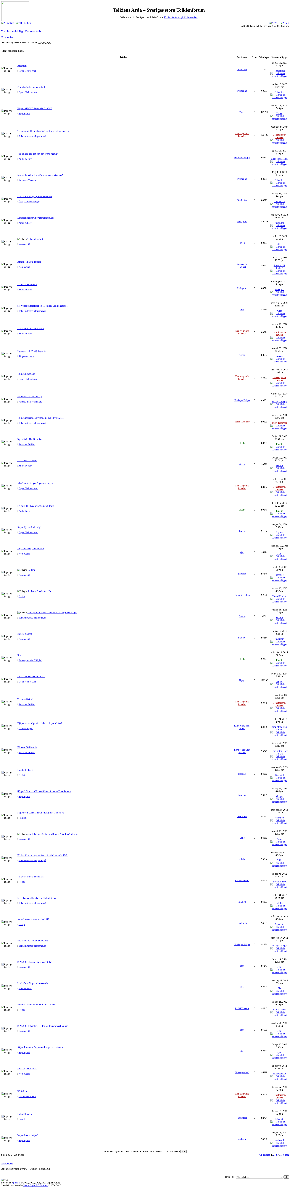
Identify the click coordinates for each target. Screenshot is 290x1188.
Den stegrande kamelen (242, 134)
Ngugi (242, 680)
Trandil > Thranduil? (27, 284)
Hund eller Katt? (25, 770)
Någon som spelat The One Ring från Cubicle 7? (40, 812)
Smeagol (242, 773)
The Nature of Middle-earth (30, 328)
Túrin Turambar (242, 421)
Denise (242, 616)
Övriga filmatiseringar (29, 201)
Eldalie (242, 443)
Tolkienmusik (25, 988)
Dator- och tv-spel (27, 71)
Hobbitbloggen (24, 1114)
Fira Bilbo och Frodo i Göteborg (32, 940)
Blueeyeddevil (242, 1072)
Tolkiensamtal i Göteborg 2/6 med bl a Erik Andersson (43, 131)
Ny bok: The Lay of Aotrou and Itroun (35, 506)
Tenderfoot (242, 69)
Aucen (242, 355)
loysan (242, 531)
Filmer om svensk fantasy (29, 396)
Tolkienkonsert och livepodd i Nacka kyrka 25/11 (40, 418)
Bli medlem (25, 23)
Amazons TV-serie (27, 180)
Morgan (242, 795)
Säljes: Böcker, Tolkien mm (30, 548)
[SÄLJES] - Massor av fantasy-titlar (34, 962)
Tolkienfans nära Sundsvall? (30, 876)
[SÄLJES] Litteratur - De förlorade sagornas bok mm (42, 1026)
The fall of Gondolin (27, 460)
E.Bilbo (242, 901)
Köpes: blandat (24, 634)
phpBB (16, 1182)
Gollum (31, 570)
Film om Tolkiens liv (27, 747)
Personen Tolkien (27, 444)
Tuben (242, 112)
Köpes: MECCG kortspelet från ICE (34, 108)
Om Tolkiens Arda (27, 1096)
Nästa (286, 1155)
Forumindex (7, 37)
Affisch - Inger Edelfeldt (29, 261)
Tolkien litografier (36, 239)
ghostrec (242, 573)
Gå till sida (264, 1155)
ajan (242, 552)
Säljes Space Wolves (27, 1068)
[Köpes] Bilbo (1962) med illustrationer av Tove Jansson (44, 791)
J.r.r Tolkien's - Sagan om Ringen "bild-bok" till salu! (52, 834)
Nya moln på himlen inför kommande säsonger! (40, 175)
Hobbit (22, 881)
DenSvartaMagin (242, 157)
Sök (286, 23)
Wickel (242, 464)
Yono (242, 837)
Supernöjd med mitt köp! (29, 527)
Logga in (9, 23)
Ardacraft (21, 65)
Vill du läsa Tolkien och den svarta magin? (37, 153)
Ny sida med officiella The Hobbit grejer (36, 898)
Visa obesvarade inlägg (12, 31)
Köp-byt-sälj (25, 113)
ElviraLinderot (242, 880)
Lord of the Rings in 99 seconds (32, 983)
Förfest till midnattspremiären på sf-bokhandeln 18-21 (42, 855)
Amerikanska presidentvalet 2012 (33, 919)
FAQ (275, 23)
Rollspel (22, 818)
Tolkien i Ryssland (26, 374)
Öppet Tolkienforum (28, 92)
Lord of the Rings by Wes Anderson (34, 196)
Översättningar (26, 728)
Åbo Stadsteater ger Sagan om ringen (35, 483)
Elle (242, 987)
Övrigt (22, 596)
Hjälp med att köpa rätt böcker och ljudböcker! (39, 723)
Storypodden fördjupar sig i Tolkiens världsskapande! (42, 305)
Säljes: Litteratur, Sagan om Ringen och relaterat (40, 1047)
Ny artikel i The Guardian (29, 439)
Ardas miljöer (24, 223)
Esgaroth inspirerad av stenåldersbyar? (35, 217)
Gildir (242, 859)
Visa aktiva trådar (33, 31)
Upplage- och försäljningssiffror (32, 351)
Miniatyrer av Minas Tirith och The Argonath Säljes (52, 612)
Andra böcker (25, 159)
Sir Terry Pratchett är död (39, 591)
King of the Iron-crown (242, 727)
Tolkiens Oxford (25, 699)
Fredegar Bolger (242, 400)
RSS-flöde (22, 1091)
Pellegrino (242, 91)
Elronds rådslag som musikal (31, 87)
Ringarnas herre (26, 356)
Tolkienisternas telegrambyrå (32, 136)
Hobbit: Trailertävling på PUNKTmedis (36, 1004)
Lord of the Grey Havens (242, 751)
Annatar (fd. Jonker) (242, 265)
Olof (242, 309)
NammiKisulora (242, 595)
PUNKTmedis (242, 1008)
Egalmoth (242, 923)
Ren (19, 655)
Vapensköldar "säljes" (27, 1135)
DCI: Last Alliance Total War (31, 676)
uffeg (242, 243)
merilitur (242, 637)
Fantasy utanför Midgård (30, 401)
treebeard (242, 1139)
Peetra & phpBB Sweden (35, 1185)
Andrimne (242, 816)
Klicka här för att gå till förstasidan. (181, 17)
